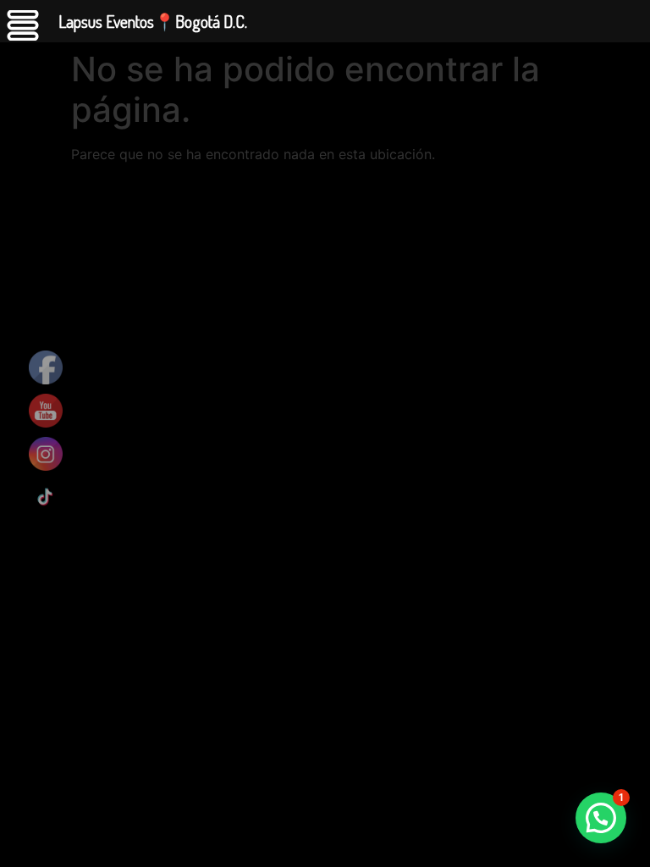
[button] (601, 817)
